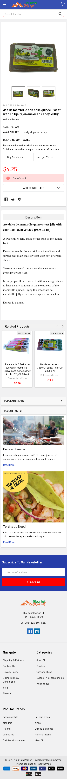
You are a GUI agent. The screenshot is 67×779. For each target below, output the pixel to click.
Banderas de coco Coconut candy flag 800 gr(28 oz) (50, 367)
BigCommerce (53, 759)
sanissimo (8, 734)
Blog (5, 687)
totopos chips (44, 671)
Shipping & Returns (13, 660)
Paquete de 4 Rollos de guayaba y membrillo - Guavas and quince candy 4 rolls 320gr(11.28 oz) (17, 369)
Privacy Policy (10, 671)
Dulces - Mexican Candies (50, 677)
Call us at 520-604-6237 (33, 622)
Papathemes (44, 763)
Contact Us (9, 665)
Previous (58, 326)
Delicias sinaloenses (14, 740)
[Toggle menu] (4, 4)
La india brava (42, 716)
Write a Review (11, 119)
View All (39, 740)
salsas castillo (10, 716)
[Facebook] (6, 199)
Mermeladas (42, 683)
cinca (38, 722)
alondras (7, 722)
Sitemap (7, 693)
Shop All (40, 660)
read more (8, 464)
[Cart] (64, 4)
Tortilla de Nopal (14, 526)
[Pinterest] (20, 199)
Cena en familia (14, 449)
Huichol (7, 728)
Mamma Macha (43, 734)
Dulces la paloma (44, 728)
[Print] (13, 199)
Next (62, 326)
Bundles (40, 665)
